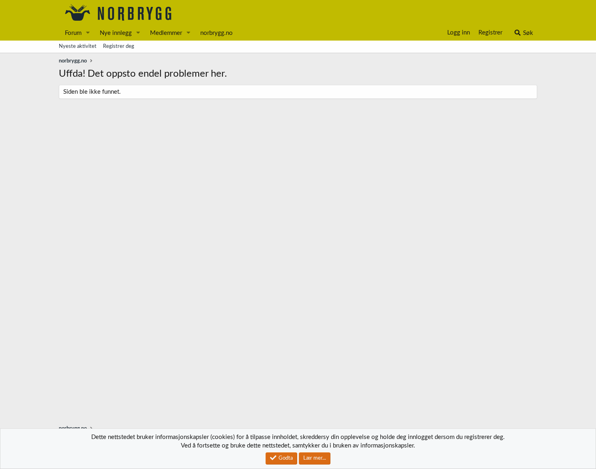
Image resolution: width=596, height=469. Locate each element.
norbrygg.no (216, 33)
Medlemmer (166, 33)
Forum (73, 33)
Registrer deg (118, 46)
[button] (88, 33)
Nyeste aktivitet (77, 46)
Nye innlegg (116, 33)
